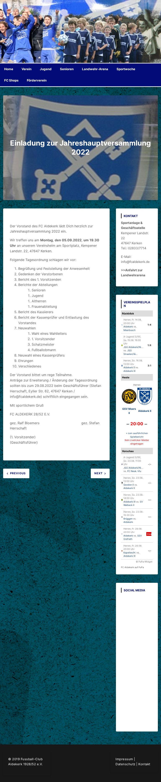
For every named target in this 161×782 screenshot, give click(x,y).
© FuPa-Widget (144, 561)
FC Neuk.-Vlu (134, 471)
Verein (26, 69)
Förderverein (37, 80)
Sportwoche (126, 69)
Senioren (67, 69)
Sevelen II (128, 484)
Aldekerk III (129, 371)
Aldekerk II (129, 367)
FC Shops (11, 80)
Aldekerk (128, 326)
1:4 (149, 324)
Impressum (124, 759)
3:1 (149, 365)
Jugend (46, 69)
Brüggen (127, 518)
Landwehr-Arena (95, 69)
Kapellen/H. (129, 552)
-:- (149, 464)
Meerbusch (129, 330)
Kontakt (144, 764)
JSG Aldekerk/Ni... (133, 347)
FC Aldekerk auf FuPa (132, 567)
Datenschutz (125, 764)
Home (8, 69)
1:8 (149, 345)
